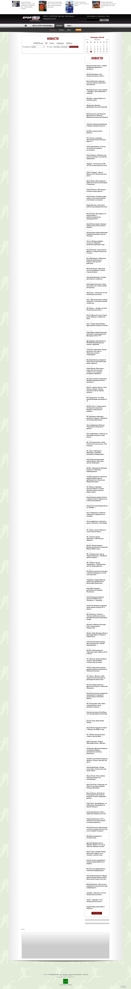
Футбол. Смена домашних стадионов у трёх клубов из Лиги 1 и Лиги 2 (97, 651)
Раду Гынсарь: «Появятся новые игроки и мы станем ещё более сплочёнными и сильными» (96, 198)
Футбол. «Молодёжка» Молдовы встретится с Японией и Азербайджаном (96, 469)
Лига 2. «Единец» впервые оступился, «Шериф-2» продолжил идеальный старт (96, 242)
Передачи (60, 43)
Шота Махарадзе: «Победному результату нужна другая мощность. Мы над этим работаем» (96, 260)
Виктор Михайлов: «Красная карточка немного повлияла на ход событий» (96, 82)
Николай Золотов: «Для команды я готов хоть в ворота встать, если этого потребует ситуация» (96, 829)
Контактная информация (75, 974)
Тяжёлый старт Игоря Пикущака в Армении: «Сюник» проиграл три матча (97, 760)
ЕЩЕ (69, 25)
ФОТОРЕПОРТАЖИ (53, 16)
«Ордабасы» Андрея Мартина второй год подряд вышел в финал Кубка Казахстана (95, 581)
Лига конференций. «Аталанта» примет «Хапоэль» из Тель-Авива (96, 522)
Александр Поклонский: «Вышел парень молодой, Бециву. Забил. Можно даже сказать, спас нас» (97, 877)
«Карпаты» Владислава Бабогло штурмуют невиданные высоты (96, 125)
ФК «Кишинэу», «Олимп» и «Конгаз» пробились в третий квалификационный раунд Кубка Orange (96, 616)
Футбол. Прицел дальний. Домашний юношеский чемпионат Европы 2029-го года (97, 547)
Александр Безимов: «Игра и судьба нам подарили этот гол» (96, 812)
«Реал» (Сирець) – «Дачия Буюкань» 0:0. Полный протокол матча (96, 173)
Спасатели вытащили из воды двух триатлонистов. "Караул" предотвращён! (95, 643)
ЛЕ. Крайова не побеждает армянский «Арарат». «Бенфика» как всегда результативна (97, 418)
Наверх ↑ (123, 986)
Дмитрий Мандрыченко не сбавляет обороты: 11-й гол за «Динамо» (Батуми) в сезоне (96, 844)
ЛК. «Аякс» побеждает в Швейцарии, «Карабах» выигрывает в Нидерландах (95, 452)
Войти (108, 16)
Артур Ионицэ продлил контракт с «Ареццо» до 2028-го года (96, 728)
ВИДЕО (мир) (61, 16)
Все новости (96, 913)
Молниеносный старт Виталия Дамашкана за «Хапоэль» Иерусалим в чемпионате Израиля (97, 116)
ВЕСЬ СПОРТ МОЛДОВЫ (42, 25)
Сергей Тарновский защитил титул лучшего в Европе (81, 3)
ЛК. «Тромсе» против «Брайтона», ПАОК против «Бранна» (94, 538)
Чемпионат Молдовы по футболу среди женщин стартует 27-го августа (96, 607)
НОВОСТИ (45, 16)
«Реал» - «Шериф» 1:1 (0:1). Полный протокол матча (94, 900)
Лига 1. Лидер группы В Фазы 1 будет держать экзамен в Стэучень (97, 325)
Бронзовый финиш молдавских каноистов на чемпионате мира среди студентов (96, 361)
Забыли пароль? (102, 16)
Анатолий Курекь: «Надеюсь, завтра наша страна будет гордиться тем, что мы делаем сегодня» (28, 5)
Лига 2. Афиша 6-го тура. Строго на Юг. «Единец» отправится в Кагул (96, 316)
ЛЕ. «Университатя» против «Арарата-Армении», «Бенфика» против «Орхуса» (96, 555)
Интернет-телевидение (36, 21)
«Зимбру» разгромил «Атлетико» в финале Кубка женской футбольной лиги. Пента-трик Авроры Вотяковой (96, 479)
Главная (25, 25)
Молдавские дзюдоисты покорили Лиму (94, 836)
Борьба (59, 25)
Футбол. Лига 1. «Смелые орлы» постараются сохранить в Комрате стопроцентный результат (96, 408)
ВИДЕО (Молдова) (69, 16)
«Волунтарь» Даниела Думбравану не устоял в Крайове (96, 106)
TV (46, 43)
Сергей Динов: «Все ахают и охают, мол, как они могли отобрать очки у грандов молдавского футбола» (95, 370)
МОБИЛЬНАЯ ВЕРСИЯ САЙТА (49, 19)
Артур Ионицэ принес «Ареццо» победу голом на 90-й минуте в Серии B (96, 225)
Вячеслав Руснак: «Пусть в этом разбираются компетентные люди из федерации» (97, 885)
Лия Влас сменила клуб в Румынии (94, 131)
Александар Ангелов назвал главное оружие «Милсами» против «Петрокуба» (95, 461)
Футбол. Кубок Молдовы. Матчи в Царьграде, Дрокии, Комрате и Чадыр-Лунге (96, 634)
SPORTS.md (38, 43)
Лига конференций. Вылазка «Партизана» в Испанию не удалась (95, 426)
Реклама (65, 974)
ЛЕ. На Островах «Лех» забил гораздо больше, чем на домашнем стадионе (95, 705)
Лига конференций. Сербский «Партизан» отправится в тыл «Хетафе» (95, 514)
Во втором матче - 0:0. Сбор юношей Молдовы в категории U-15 (96, 399)
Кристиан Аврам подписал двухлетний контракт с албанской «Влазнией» (97, 686)
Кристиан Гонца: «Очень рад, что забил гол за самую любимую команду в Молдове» (96, 786)
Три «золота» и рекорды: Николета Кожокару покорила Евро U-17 (96, 139)
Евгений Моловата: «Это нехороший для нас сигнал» (95, 75)
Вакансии (85, 974)
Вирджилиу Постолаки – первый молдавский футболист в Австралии (96, 67)
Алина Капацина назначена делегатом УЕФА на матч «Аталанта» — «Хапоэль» (95, 598)
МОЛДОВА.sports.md (55, 974)
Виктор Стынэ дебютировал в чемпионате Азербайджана (95, 869)
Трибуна (69, 43)
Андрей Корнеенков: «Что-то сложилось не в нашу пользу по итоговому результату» (96, 820)
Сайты (52, 43)
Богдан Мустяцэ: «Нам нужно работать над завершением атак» (96, 206)
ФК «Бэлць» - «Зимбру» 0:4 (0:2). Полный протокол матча (96, 309)
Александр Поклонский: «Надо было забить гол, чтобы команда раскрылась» (96, 285)
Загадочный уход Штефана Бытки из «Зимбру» (97, 506)
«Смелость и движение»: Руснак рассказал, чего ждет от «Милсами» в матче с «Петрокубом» (96, 352)
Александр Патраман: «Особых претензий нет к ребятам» (96, 278)
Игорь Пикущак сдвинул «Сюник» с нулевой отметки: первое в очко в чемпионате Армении (96, 498)
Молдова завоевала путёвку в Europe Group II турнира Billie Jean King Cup (108, 4)
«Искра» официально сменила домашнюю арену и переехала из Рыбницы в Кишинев (96, 669)
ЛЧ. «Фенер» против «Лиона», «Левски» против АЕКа (95, 735)
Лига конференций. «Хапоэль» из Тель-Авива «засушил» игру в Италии (96, 435)
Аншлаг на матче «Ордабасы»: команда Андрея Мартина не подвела (96, 861)
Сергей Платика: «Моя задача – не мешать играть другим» (96, 190)
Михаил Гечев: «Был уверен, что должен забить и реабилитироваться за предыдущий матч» (96, 216)
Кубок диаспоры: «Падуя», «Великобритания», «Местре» (96, 742)
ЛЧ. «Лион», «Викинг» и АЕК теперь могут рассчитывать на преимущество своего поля (95, 677)
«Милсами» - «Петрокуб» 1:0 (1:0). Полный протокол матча (96, 293)
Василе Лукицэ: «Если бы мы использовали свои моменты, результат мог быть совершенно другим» (96, 795)
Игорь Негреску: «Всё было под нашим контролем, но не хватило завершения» (96, 156)
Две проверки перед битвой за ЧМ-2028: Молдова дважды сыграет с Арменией (96, 342)
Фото (69, 30)
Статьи (61, 30)
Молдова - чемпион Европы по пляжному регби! (96, 99)
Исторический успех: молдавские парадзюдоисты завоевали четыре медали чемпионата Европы (97, 695)
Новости (52, 30)
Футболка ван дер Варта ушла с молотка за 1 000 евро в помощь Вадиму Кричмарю (54, 4)
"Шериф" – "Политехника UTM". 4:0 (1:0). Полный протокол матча (96, 165)
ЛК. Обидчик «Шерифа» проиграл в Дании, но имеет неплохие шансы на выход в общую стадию (95, 489)
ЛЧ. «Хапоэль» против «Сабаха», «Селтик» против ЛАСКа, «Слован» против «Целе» (96, 660)
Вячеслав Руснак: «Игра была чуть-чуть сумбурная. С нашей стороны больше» (95, 270)
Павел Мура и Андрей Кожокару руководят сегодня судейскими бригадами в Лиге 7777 (96, 333)
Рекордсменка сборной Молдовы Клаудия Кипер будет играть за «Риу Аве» (97, 234)
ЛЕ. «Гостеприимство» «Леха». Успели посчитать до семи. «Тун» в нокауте (96, 443)
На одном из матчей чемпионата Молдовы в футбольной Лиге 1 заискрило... (96, 380)
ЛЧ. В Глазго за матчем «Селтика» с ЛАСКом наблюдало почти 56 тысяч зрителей (97, 572)
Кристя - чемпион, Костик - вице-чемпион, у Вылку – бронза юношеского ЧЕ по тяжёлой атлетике (96, 389)
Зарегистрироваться (92, 16)
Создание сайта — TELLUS (65, 984)
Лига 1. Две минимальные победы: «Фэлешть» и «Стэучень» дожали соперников (97, 301)
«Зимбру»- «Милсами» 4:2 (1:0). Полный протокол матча (96, 893)
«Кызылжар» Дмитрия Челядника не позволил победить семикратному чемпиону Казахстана (96, 750)
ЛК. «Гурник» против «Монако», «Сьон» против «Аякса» (96, 530)
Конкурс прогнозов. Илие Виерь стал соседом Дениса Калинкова (96, 713)
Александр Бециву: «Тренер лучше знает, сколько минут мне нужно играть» (96, 768)
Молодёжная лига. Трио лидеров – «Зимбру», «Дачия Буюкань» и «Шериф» (96, 91)
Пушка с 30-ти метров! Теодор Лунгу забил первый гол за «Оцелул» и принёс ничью (96, 853)
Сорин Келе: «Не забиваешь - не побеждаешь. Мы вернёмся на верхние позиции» (96, 804)
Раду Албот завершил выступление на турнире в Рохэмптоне (94, 590)
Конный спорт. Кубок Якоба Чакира (95, 721)
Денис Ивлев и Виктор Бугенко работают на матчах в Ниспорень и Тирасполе (96, 182)
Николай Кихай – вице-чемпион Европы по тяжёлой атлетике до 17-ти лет (96, 251)
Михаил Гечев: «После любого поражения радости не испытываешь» (95, 777)
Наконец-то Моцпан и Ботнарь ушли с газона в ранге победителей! (96, 626)
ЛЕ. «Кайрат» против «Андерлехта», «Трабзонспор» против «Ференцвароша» (96, 564)
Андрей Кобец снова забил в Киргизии (95, 907)
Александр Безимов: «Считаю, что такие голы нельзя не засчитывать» (96, 148)
